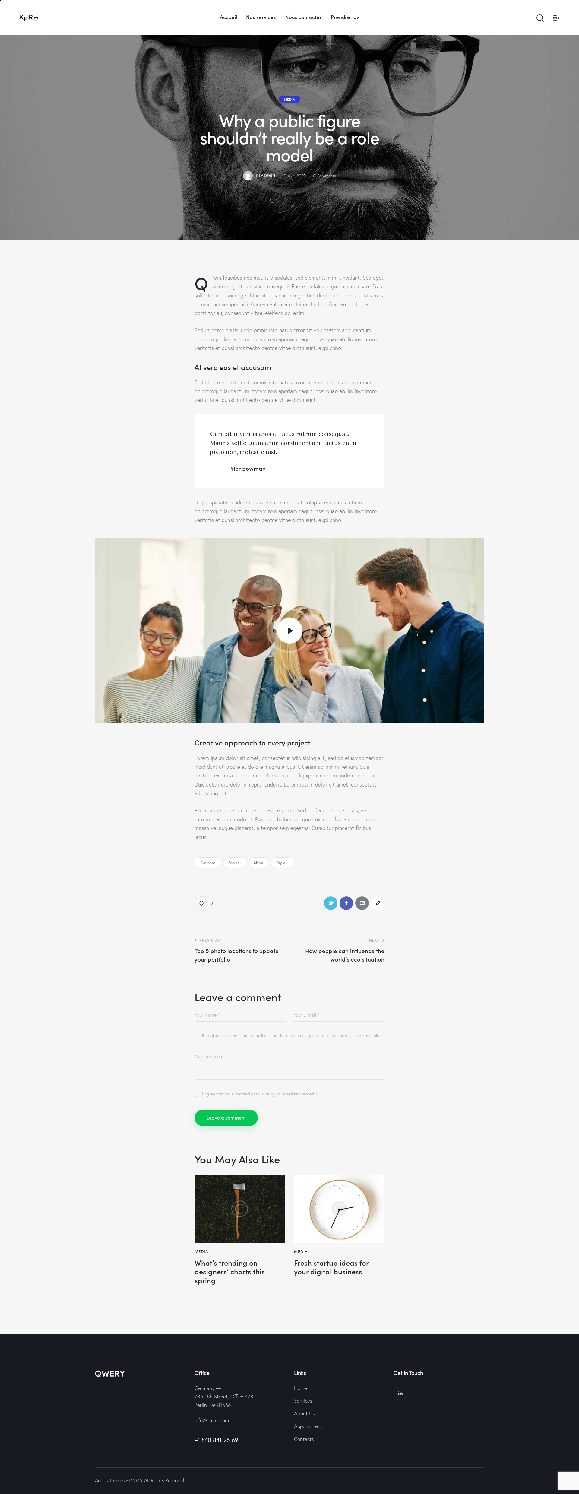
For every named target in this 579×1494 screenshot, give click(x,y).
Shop (258, 862)
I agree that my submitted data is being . (260, 1094)
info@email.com (212, 1420)
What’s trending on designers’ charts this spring (230, 1271)
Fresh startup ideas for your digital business (331, 1267)
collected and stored (295, 1094)
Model (235, 862)
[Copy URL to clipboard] (377, 903)
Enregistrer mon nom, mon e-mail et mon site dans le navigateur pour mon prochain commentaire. (291, 1035)
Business (208, 862)
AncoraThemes (110, 1480)
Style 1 (282, 862)
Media (289, 99)
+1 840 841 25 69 (216, 1440)
